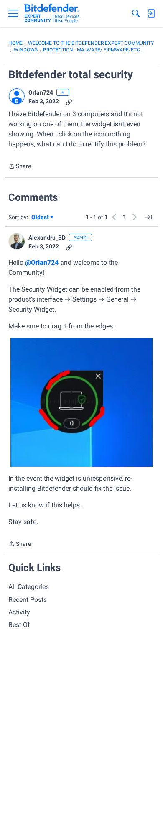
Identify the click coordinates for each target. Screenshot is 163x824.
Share (19, 167)
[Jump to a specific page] (148, 217)
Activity (19, 612)
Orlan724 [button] (40, 92)
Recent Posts (27, 600)
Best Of (19, 625)
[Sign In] (150, 13)
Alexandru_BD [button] (47, 237)
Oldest (40, 218)
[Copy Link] (69, 101)
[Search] (135, 13)
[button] (16, 96)
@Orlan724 (42, 262)
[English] (52, 13)
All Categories (28, 587)
